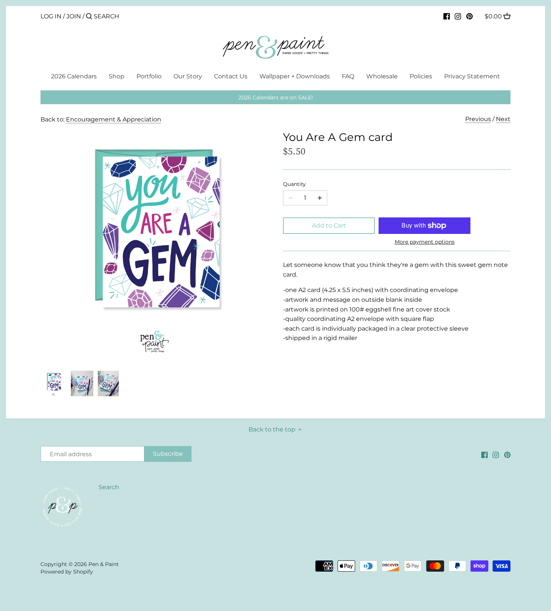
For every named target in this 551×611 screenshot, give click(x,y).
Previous (478, 119)
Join (73, 16)
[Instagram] (458, 16)
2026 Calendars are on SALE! (275, 97)
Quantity (294, 184)
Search (109, 487)
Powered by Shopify (66, 571)
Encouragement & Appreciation (113, 119)
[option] (53, 383)
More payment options (425, 242)
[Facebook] (446, 16)
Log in (50, 16)
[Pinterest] (469, 16)
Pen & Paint (103, 564)
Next (503, 119)
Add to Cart (329, 225)
